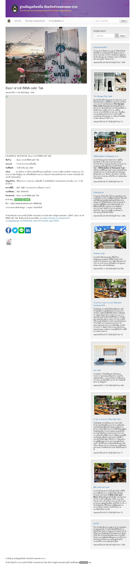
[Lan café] (110, 355)
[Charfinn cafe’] (110, 237)
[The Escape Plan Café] (110, 82)
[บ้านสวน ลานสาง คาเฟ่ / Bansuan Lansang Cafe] (110, 288)
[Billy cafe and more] (110, 472)
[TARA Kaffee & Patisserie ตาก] (110, 141)
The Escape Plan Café (102, 96)
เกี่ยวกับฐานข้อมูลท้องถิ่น (35, 20)
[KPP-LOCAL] (9, 20)
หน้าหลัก (17, 20)
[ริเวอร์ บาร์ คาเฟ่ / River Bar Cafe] (110, 405)
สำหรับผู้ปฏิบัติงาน (56, 20)
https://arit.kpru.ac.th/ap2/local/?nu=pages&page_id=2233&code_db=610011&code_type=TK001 (38, 219)
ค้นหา (124, 20)
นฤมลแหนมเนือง (100, 47)
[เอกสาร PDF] (9, 241)
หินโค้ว (96, 523)
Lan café (97, 370)
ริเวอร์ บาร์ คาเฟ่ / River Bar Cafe (107, 419)
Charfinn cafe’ (99, 253)
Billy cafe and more (101, 487)
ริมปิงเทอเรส (98, 192)
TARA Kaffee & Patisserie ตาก (105, 156)
